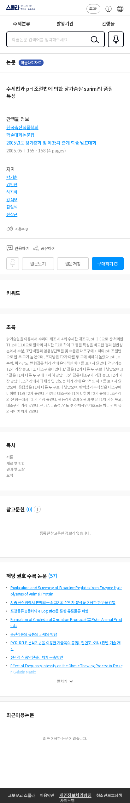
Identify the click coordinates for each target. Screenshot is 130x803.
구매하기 (105, 263)
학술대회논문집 (20, 135)
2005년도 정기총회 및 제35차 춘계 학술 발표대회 (51, 143)
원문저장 (73, 263)
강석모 (11, 199)
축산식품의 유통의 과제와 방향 (33, 634)
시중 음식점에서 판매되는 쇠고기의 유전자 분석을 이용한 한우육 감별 (62, 602)
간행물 (108, 23)
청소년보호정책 (109, 795)
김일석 (11, 207)
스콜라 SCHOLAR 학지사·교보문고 (19, 9)
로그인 (93, 8)
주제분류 (21, 23)
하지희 (11, 192)
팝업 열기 (37, 509)
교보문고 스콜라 (21, 795)
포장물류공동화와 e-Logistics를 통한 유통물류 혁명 (49, 610)
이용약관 (47, 795)
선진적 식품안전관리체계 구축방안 (36, 657)
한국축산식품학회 (22, 127)
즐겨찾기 (115, 46)
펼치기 (62, 681)
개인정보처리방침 (75, 795)
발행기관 (65, 23)
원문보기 (38, 263)
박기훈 (11, 177)
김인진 (11, 184)
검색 (93, 44)
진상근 (11, 214)
